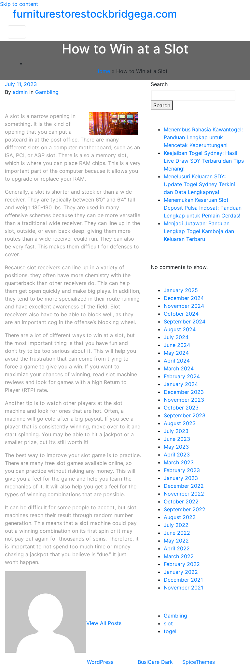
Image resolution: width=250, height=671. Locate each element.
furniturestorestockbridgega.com (95, 13)
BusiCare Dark (155, 662)
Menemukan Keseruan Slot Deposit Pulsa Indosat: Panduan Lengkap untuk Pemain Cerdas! (203, 208)
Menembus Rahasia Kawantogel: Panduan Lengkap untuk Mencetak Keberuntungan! (203, 137)
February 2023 (182, 470)
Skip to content (19, 4)
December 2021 (183, 579)
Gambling (47, 92)
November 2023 (184, 399)
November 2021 (183, 587)
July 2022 (176, 525)
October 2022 (181, 501)
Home (102, 71)
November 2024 (184, 306)
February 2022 (182, 564)
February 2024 (182, 376)
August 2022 (180, 517)
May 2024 (176, 353)
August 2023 (180, 423)
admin (20, 92)
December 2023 (184, 392)
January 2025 (181, 290)
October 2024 (181, 313)
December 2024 (184, 298)
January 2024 (181, 384)
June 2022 (177, 532)
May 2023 (176, 446)
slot (168, 623)
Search (159, 84)
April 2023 (177, 454)
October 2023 (181, 407)
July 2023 (176, 431)
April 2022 (177, 548)
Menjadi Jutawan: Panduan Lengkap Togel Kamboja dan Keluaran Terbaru (199, 231)
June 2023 (177, 439)
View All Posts (103, 623)
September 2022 (184, 509)
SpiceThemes (198, 662)
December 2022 (184, 486)
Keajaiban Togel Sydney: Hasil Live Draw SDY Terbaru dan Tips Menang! (204, 161)
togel (170, 631)
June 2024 (177, 345)
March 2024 (179, 368)
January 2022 (181, 572)
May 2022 (176, 540)
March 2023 (179, 462)
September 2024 (184, 321)
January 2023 (181, 478)
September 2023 (184, 415)
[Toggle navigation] (17, 31)
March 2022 (179, 556)
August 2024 (180, 329)
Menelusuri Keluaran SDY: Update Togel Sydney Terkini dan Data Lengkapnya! (199, 184)
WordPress (100, 662)
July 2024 (176, 337)
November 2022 (184, 493)
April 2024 (177, 360)
